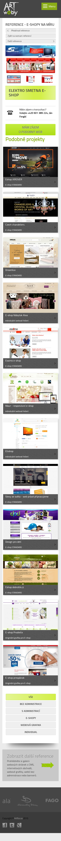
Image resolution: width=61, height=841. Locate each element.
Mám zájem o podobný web (30, 129)
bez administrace (31, 704)
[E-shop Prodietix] (30, 620)
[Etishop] (30, 439)
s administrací (31, 711)
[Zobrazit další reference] (30, 765)
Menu (52, 6)
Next (51, 61)
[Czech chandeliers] (30, 212)
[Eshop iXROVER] (30, 167)
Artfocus (18, 818)
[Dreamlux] (30, 257)
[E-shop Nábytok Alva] (30, 303)
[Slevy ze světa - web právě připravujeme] (30, 484)
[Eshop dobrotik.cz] (30, 575)
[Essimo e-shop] (30, 348)
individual (31, 732)
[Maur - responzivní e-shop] (30, 393)
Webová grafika (31, 725)
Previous (10, 61)
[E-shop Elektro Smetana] (13, 79)
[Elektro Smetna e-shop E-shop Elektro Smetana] (30, 60)
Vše (31, 697)
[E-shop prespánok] (30, 665)
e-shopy (31, 718)
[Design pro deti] (30, 529)
